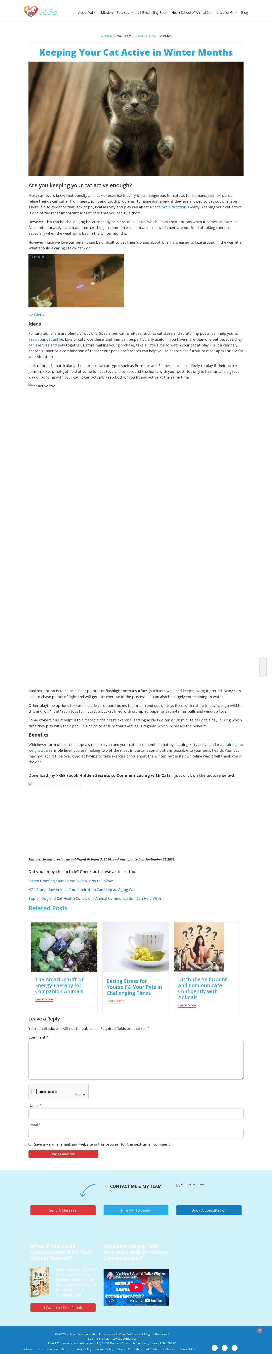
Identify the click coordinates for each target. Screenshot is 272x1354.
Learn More (44, 999)
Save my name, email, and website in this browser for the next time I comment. (102, 1144)
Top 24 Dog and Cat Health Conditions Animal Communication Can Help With (94, 898)
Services (123, 13)
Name (35, 1105)
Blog (244, 13)
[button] (95, 13)
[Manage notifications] (259, 1330)
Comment (38, 1037)
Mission (107, 13)
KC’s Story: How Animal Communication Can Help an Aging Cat (81, 889)
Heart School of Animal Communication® (202, 13)
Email (34, 1124)
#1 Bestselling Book (152, 13)
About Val (85, 13)
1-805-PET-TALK (97, 1338)
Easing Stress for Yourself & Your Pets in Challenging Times (134, 986)
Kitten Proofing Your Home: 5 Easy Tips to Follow (70, 880)
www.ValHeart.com (126, 1338)
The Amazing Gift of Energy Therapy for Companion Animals (59, 985)
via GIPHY (36, 314)
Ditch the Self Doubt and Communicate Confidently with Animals (202, 988)
